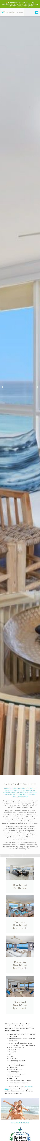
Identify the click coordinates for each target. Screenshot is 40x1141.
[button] (36, 12)
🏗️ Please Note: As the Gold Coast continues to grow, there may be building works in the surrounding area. (20, 4)
